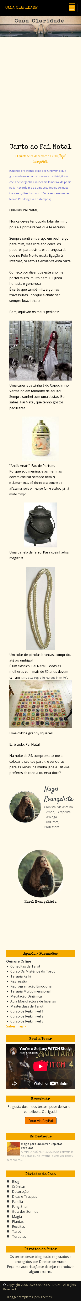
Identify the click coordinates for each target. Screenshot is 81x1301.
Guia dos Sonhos (25, 1211)
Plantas (18, 1221)
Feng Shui (19, 1206)
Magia (17, 1216)
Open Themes (42, 1297)
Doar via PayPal (40, 1120)
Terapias (19, 1236)
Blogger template (19, 1297)
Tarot (16, 1231)
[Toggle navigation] (72, 8)
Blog (15, 1181)
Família (17, 1201)
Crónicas (19, 1186)
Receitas (18, 1226)
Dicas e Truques (24, 1196)
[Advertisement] (40, 97)
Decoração (20, 1191)
